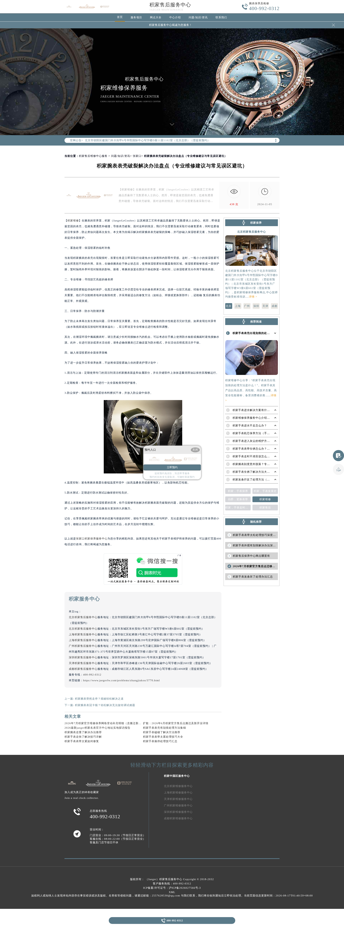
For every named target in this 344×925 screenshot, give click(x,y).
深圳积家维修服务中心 (178, 811)
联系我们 (221, 17)
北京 (228, 306)
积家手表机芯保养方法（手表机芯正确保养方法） (264, 433)
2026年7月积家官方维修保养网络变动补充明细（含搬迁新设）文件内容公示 (112, 723)
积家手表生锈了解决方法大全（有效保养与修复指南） (267, 471)
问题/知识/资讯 (198, 17)
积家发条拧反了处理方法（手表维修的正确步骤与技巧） (268, 479)
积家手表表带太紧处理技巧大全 (163, 736)
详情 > (253, 296)
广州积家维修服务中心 (178, 805)
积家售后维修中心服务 (93, 156)
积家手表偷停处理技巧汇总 (160, 741)
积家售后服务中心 (170, 5)
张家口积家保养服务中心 (92, 538)
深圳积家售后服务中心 (83, 657)
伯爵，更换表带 (238, 499)
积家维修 (73, 220)
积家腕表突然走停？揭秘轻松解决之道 (99, 698)
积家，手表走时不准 (238, 507)
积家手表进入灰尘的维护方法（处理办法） (260, 441)
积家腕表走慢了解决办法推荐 (83, 732)
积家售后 (265, 507)
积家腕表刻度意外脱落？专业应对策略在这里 (261, 464)
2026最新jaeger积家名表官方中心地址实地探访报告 (97, 727)
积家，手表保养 (238, 491)
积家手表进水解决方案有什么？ (253, 410)
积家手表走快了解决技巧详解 (83, 736)
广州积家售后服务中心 (83, 645)
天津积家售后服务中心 (83, 663)
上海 (238, 306)
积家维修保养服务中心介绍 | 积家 (254, 417)
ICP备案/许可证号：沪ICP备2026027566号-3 (172, 887)
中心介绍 (175, 17)
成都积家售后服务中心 (83, 668)
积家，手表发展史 (265, 491)
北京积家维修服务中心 (178, 786)
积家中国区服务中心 (177, 775)
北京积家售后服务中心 (83, 617)
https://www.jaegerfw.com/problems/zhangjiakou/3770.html (121, 680)
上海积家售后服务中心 (83, 634)
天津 (265, 306)
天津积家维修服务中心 (178, 799)
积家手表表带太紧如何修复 (81, 741)
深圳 (256, 306)
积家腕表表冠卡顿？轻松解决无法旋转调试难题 (105, 705)
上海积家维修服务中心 (178, 792)
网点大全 (155, 17)
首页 (120, 17)
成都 (274, 306)
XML (172, 892)
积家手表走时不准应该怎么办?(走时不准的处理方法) (266, 456)
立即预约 (172, 467)
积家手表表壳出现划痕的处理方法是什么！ (260, 333)
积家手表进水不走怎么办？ (250, 425)
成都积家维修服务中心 (178, 818)
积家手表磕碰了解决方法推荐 (161, 732)
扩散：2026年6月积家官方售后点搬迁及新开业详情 (175, 723)
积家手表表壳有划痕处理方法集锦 (164, 727)
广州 (247, 306)
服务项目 (136, 17)
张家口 (137, 156)
